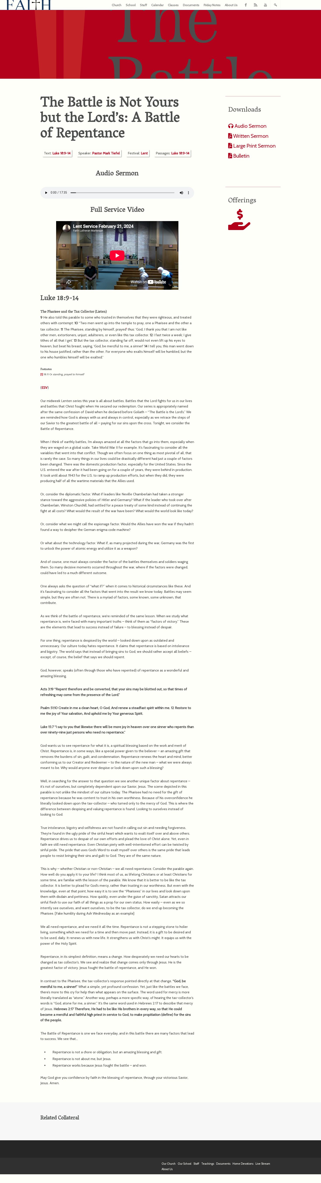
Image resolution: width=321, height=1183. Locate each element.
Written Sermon (250, 136)
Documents (191, 5)
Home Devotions (243, 1163)
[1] (41, 374)
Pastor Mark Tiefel (106, 153)
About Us (231, 5)
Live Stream (262, 1163)
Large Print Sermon (254, 146)
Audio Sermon (249, 126)
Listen (101, 312)
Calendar (157, 5)
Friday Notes (212, 5)
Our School (184, 1163)
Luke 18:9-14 (61, 153)
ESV (44, 387)
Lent (144, 153)
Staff (143, 5)
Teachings (207, 1163)
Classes (173, 5)
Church (116, 5)
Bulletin (240, 156)
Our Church (169, 1163)
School (131, 5)
